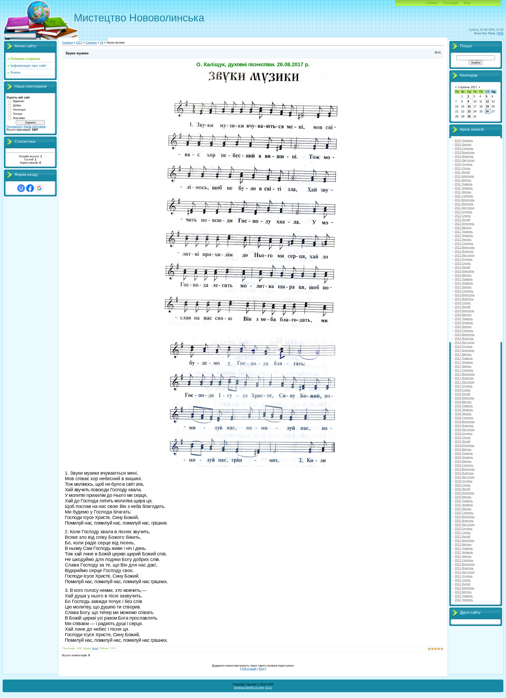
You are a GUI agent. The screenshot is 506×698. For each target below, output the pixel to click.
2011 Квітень (463, 180)
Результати (14, 126)
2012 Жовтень (464, 251)
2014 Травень (464, 318)
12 (487, 101)
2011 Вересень (464, 199)
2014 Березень (464, 310)
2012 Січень (463, 215)
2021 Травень (464, 548)
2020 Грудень (464, 528)
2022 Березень (464, 587)
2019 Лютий (462, 441)
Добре (17, 105)
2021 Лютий (462, 536)
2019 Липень (463, 461)
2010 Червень (464, 140)
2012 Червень (464, 235)
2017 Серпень (464, 370)
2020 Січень (463, 485)
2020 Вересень (465, 516)
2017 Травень (464, 358)
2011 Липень (463, 192)
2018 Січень (463, 390)
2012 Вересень (465, 247)
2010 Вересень (465, 152)
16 (469, 106)
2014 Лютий (462, 306)
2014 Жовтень (464, 338)
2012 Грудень (464, 259)
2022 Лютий (462, 584)
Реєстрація (450, 2)
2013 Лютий (462, 267)
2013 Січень (463, 263)
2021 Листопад (464, 572)
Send (95, 648)
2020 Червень (464, 504)
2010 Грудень (464, 164)
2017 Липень (463, 366)
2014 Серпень (464, 330)
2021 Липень (463, 556)
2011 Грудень (463, 211)
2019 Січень (463, 437)
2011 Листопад (464, 207)
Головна (431, 2)
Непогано (19, 109)
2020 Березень (464, 492)
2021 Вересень (465, 564)
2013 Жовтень (464, 298)
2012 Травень (464, 231)
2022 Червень (464, 599)
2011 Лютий (462, 172)
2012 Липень (463, 239)
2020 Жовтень (464, 520)
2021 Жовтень (464, 568)
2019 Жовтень (464, 473)
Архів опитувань (35, 126)
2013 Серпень (464, 291)
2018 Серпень (464, 417)
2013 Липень (463, 287)
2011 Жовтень (464, 203)
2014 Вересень (465, 334)
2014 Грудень (464, 346)
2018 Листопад (464, 429)
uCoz (268, 687)
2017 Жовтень (464, 378)
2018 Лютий (462, 393)
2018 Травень (464, 405)
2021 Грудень (464, 576)
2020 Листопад (464, 524)
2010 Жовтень (464, 156)
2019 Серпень (464, 465)
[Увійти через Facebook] (30, 188)
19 (487, 106)
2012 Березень (464, 223)
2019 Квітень (463, 449)
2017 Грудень (464, 386)
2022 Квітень (463, 591)
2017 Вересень (465, 374)
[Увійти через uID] (21, 188)
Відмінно (18, 101)
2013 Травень (464, 279)
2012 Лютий (462, 219)
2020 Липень (463, 508)
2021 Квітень (463, 544)
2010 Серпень (464, 148)
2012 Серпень (464, 243)
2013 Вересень (465, 294)
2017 (79, 42)
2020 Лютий (462, 489)
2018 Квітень (463, 401)
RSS (500, 33)
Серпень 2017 (467, 87)
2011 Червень (464, 188)
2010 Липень (463, 144)
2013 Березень (464, 271)
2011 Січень (462, 168)
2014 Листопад (464, 342)
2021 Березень (464, 540)
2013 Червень (464, 283)
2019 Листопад (464, 477)
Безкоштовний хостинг (249, 687)
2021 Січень (463, 532)
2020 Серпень (464, 512)
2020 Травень (464, 500)
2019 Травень (464, 453)
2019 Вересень (465, 469)
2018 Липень (463, 413)
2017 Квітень (463, 354)
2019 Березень (464, 445)
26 (101, 42)
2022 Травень (464, 595)
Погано (17, 113)
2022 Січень (463, 580)
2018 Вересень (465, 421)
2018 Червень (464, 409)
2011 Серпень (464, 195)
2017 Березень (464, 350)
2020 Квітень (463, 496)
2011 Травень (464, 184)
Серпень (91, 42)
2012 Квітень (463, 227)
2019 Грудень (464, 481)
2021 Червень (464, 552)
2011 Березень (464, 176)
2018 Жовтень (464, 425)
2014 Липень (463, 326)
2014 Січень (463, 302)
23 (469, 111)
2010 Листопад (464, 160)
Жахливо (19, 118)
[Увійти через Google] (39, 188)
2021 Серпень (464, 560)
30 (469, 116)
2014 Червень (464, 322)
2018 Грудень (464, 433)
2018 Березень (464, 397)
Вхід (467, 2)
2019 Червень (464, 457)
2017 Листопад (464, 382)
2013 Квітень (463, 275)
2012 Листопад (464, 255)
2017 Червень (464, 362)
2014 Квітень (463, 314)
